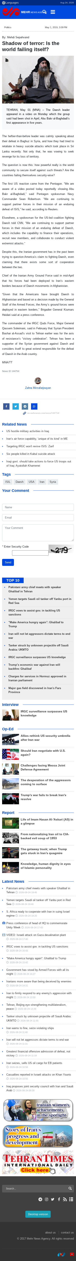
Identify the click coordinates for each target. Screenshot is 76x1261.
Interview (10, 705)
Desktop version (38, 1214)
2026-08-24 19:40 (24, 904)
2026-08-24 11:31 (19, 1044)
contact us (67, 1232)
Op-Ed (8, 729)
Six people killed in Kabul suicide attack (30, 453)
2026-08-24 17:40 (19, 939)
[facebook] (58, 1199)
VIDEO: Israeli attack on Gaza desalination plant (36, 935)
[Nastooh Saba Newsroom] (59, 1254)
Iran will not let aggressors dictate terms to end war (37, 1039)
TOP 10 (12, 580)
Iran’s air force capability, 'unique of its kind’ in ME (37, 438)
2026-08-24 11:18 (28, 1055)
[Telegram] (40, 1199)
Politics (7, 27)
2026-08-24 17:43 (34, 927)
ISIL (7, 481)
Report (8, 813)
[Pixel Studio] (70, 1254)
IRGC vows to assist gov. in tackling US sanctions (37, 946)
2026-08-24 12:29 (27, 1009)
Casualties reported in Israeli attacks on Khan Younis (38, 1074)
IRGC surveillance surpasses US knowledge (37, 657)
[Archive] (71, 1199)
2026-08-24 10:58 (19, 1067)
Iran (42, 481)
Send (8, 562)
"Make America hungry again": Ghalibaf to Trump (36, 958)
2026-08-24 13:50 (26, 997)
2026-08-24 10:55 (19, 1078)
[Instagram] (46, 1199)
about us (50, 1232)
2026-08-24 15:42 (19, 962)
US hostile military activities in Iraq (27, 431)
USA (31, 481)
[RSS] (65, 1199)
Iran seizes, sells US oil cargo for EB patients (34, 1063)
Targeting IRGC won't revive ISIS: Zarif (30, 446)
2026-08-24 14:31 (19, 985)
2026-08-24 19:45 (28, 892)
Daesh (19, 481)
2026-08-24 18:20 (28, 915)
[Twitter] (52, 1199)
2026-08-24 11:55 (29, 1020)
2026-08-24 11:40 (19, 1032)
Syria (53, 481)
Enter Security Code (15, 546)
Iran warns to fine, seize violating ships (30, 1028)
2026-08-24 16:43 (19, 950)
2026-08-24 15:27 (26, 974)
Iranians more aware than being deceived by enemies (38, 981)
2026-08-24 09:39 (25, 1090)
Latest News (13, 881)
